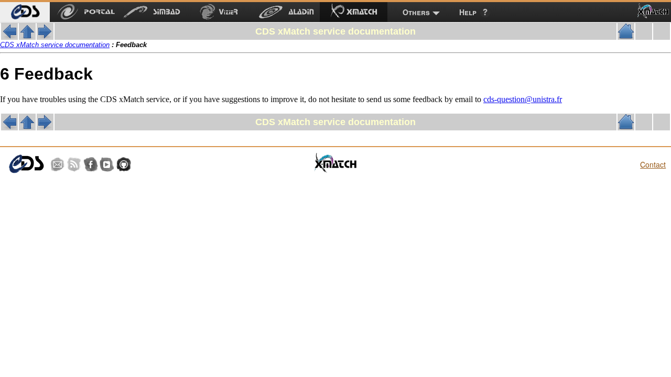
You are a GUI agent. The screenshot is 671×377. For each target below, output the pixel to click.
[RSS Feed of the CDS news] (74, 164)
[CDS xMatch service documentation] (27, 36)
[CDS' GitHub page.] (123, 164)
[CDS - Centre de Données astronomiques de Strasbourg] (26, 164)
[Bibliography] (45, 36)
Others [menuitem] (416, 12)
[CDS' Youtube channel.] (107, 164)
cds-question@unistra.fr (522, 99)
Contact (653, 164)
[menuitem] (25, 12)
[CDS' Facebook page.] (90, 164)
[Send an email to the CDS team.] (57, 164)
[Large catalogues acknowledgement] (9, 36)
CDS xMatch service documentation (55, 45)
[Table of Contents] (626, 36)
